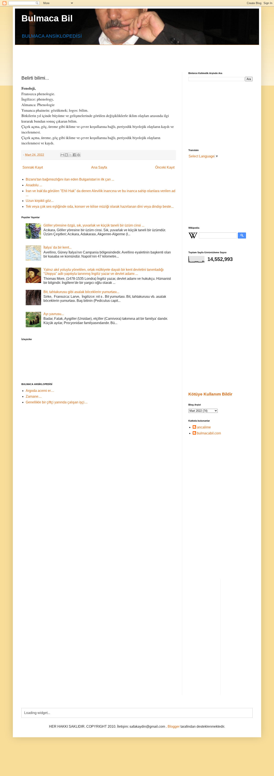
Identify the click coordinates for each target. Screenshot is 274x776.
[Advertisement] (125, 54)
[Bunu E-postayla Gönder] (62, 155)
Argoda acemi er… (40, 390)
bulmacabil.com (209, 433)
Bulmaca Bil (47, 18)
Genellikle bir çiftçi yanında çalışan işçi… (57, 402)
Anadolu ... (34, 185)
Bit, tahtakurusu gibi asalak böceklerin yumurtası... (81, 292)
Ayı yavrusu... (53, 314)
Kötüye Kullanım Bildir (210, 394)
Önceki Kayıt (164, 167)
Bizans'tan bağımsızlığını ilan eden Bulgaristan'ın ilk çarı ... (70, 179)
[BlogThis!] (66, 155)
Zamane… (34, 396)
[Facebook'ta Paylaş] (74, 155)
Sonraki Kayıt (32, 167)
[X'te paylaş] (70, 155)
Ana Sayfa (99, 167)
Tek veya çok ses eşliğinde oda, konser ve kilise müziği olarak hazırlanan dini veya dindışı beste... (100, 206)
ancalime (204, 427)
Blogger (174, 726)
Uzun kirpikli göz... (40, 201)
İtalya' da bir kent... (57, 247)
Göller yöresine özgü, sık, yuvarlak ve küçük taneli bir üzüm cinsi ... (93, 225)
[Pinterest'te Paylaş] (78, 155)
